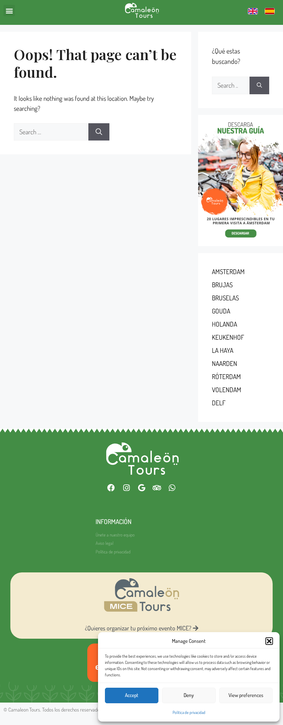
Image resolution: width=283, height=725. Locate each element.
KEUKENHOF (228, 337)
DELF (218, 402)
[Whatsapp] (171, 487)
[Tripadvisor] (156, 487)
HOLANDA (224, 324)
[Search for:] (51, 131)
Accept (131, 695)
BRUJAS (222, 284)
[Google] (141, 487)
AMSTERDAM (228, 271)
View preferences (245, 695)
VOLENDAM (226, 389)
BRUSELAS (225, 297)
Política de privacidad (189, 712)
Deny (189, 695)
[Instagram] (126, 487)
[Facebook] (111, 487)
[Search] (98, 132)
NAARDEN (224, 363)
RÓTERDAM (226, 376)
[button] (269, 641)
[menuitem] (252, 11)
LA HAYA (222, 350)
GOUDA (221, 311)
